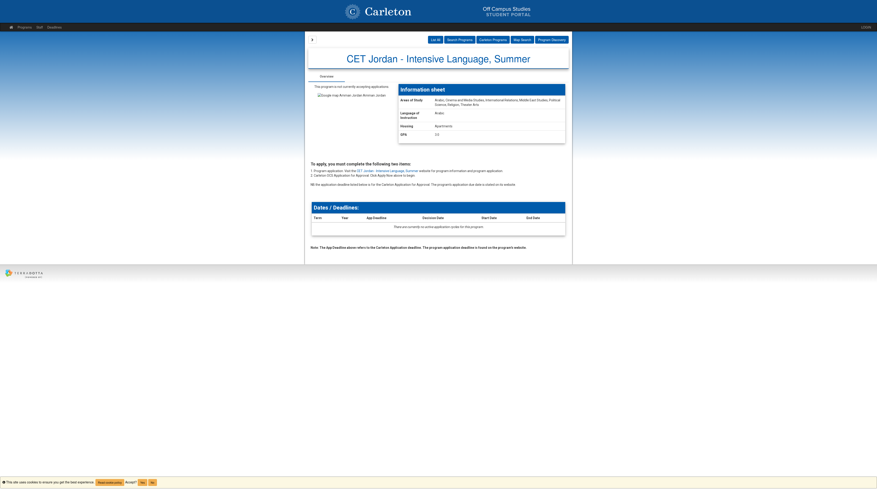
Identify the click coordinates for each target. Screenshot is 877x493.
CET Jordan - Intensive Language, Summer (387, 171)
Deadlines (54, 27)
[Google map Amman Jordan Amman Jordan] (351, 125)
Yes (142, 482)
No (152, 482)
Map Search (522, 39)
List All (435, 39)
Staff (39, 27)
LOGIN (866, 27)
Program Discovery (552, 39)
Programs (25, 27)
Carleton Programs (493, 39)
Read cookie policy (110, 482)
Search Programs (460, 39)
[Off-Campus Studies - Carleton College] (438, 11)
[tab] (326, 76)
